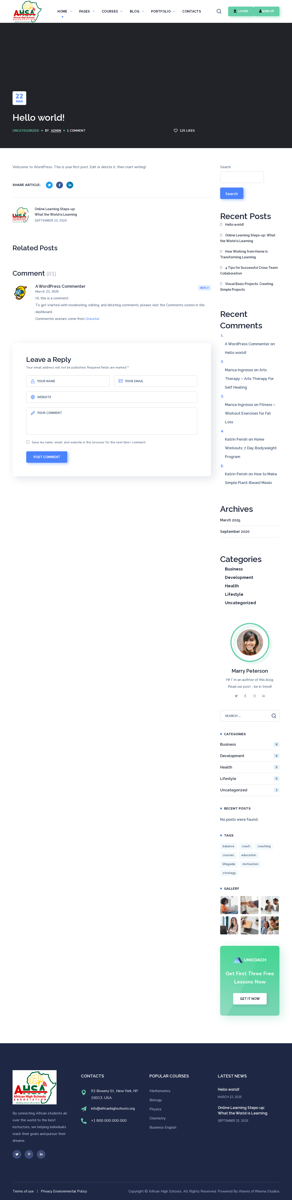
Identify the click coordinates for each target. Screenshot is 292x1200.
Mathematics (159, 1090)
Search (225, 167)
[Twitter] (17, 1154)
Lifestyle (234, 594)
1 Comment (76, 131)
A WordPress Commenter (60, 286)
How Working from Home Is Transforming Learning (244, 254)
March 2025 (230, 520)
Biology (155, 1100)
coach (246, 846)
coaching (264, 846)
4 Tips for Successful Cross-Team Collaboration (249, 270)
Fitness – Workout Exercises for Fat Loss (250, 413)
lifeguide (229, 864)
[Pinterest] (29, 1154)
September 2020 (235, 531)
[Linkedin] (41, 1154)
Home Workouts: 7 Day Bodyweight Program (251, 448)
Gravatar (92, 318)
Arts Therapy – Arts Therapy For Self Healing (249, 379)
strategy (229, 873)
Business (234, 569)
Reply (204, 288)
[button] (219, 11)
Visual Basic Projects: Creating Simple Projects (246, 286)
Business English (162, 1127)
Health (232, 585)
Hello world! (234, 224)
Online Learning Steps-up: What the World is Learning (247, 238)
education (248, 855)
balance (228, 846)
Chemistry (157, 1118)
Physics (155, 1109)
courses (228, 855)
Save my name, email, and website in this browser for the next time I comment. (89, 442)
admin (56, 131)
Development (239, 577)
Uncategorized (26, 131)
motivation (250, 864)
